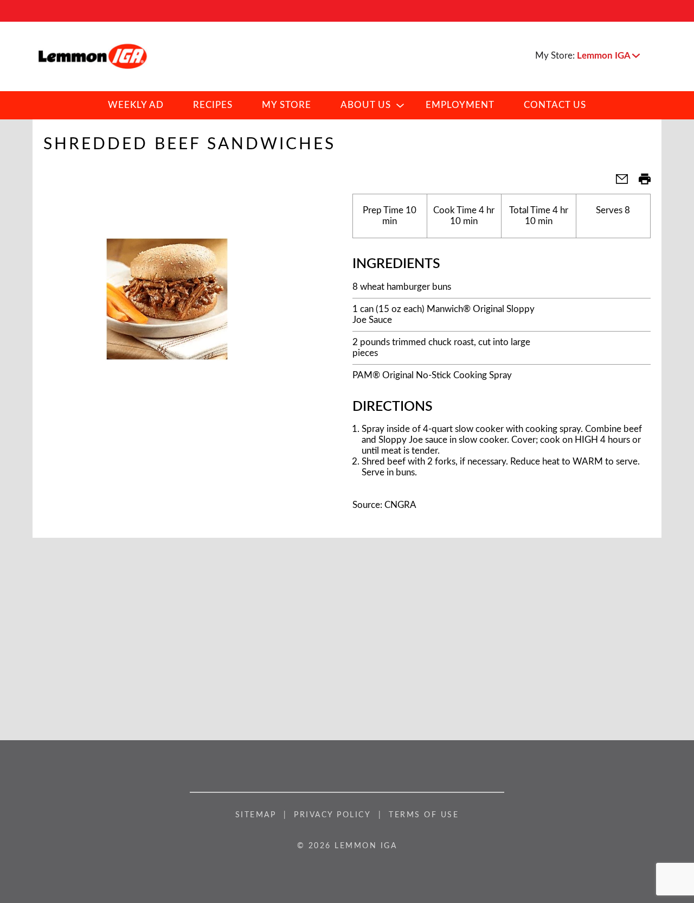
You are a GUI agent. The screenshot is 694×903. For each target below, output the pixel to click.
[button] (608, 55)
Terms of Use (424, 815)
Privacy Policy (332, 815)
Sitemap (256, 815)
